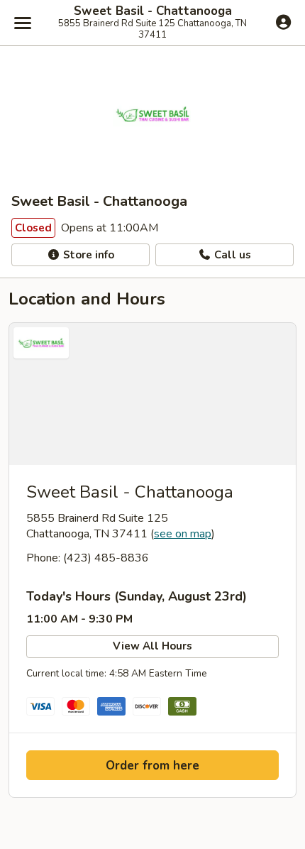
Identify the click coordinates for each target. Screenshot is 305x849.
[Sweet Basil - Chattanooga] (152, 394)
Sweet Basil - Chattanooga (153, 11)
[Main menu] (22, 22)
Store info (87, 255)
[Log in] (283, 22)
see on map (182, 534)
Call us (231, 255)
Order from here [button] (152, 765)
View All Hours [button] (152, 646)
